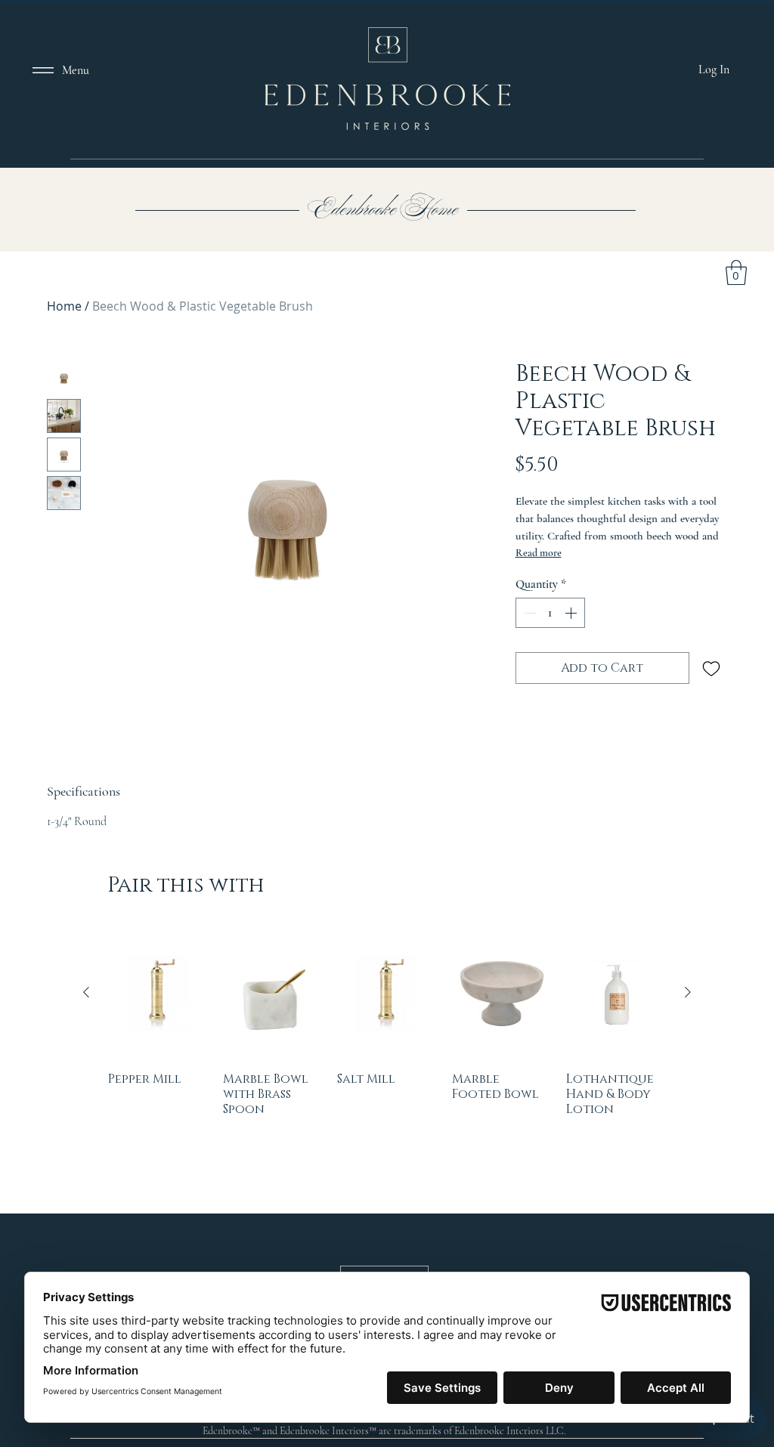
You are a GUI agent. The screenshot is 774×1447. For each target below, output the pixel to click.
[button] (668, 585)
